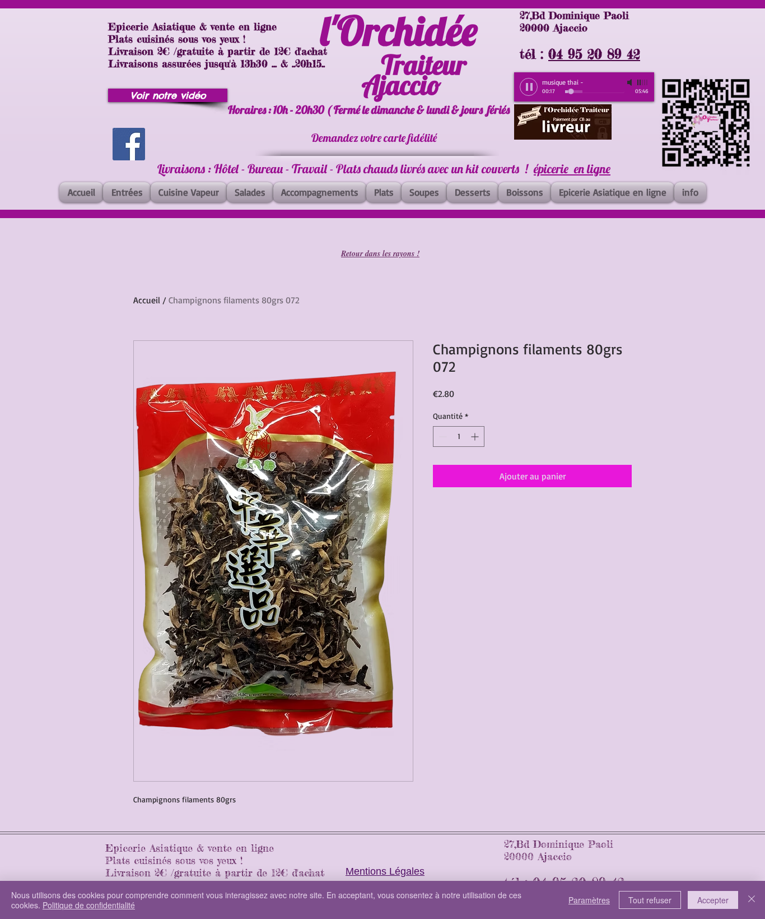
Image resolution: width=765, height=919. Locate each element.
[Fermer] (751, 900)
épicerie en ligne (572, 169)
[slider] (643, 82)
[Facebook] (129, 144)
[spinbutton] (459, 436)
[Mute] (630, 82)
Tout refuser (649, 900)
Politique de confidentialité (89, 905)
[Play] (528, 87)
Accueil (146, 300)
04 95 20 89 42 (594, 54)
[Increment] (476, 436)
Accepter (713, 900)
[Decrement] (442, 436)
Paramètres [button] (589, 900)
